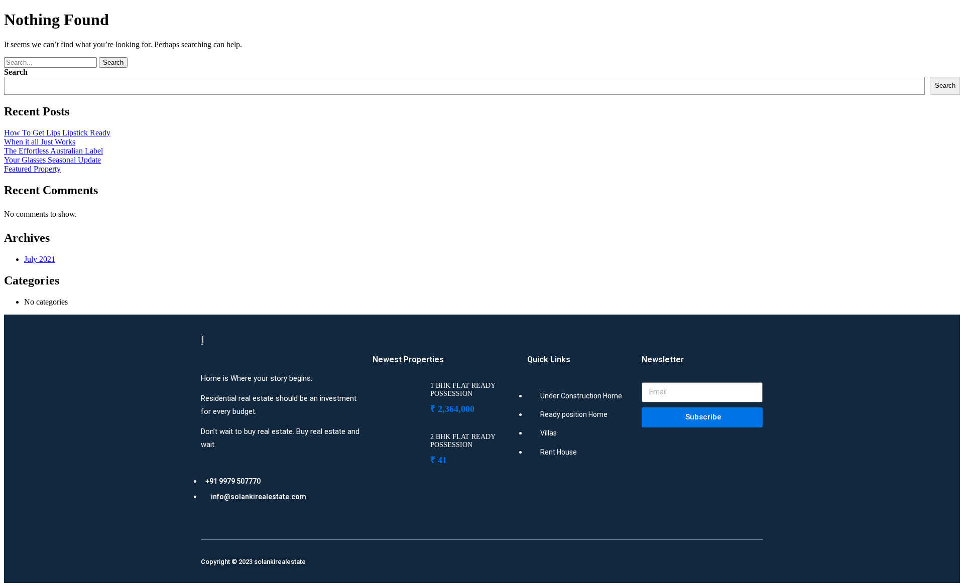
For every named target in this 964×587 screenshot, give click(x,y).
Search (113, 62)
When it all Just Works (39, 141)
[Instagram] (738, 561)
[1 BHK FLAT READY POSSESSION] (397, 396)
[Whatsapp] (755, 561)
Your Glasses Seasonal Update (52, 160)
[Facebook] (720, 561)
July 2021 (39, 259)
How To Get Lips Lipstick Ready (57, 132)
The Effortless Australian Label (53, 150)
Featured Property (32, 169)
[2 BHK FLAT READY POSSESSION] (397, 448)
